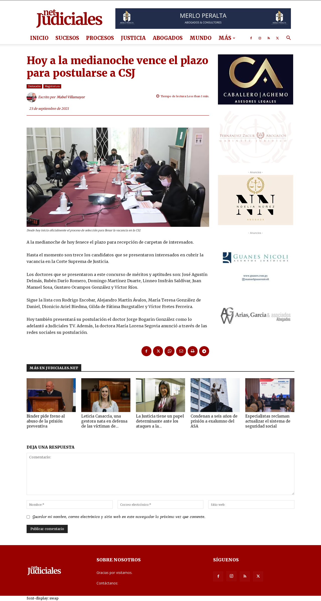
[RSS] (268, 38)
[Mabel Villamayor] (32, 97)
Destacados (34, 86)
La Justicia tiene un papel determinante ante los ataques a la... (160, 421)
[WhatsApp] (170, 351)
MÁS (224, 38)
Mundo (200, 38)
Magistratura (52, 86)
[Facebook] (251, 38)
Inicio (39, 38)
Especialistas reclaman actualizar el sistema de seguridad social (267, 421)
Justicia (133, 38)
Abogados (168, 38)
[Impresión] (193, 351)
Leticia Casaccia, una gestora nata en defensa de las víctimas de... (104, 421)
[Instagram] (260, 38)
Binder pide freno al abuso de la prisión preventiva (46, 421)
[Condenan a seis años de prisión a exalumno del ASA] (215, 395)
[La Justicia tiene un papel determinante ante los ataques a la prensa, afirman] (160, 395)
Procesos (100, 38)
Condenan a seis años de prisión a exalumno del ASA (214, 421)
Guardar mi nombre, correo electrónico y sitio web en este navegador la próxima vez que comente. (119, 516)
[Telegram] (204, 351)
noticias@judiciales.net (137, 583)
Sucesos (67, 38)
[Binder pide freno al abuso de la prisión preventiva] (51, 395)
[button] (288, 38)
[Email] (181, 351)
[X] (277, 38)
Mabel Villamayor (71, 97)
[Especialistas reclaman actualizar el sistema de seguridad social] (269, 395)
